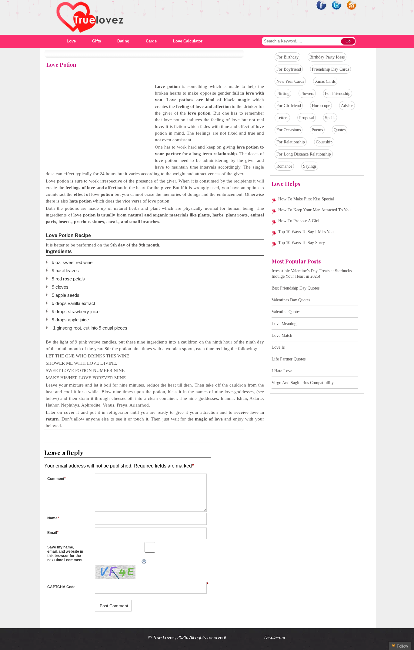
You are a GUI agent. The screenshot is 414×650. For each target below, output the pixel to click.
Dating (123, 41)
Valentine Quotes (286, 312)
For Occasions (288, 130)
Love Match (282, 335)
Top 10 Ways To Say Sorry (301, 242)
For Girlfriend (288, 105)
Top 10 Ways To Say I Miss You (306, 232)
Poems (317, 130)
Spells (330, 118)
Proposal (306, 118)
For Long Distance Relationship (303, 154)
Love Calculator (187, 41)
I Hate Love (282, 371)
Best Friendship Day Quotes (295, 288)
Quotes (340, 130)
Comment (56, 479)
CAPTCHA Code (61, 587)
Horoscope (321, 105)
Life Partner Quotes (288, 359)
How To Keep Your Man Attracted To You (314, 210)
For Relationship (290, 142)
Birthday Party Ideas (327, 57)
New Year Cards (290, 81)
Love (71, 41)
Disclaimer (274, 637)
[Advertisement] (97, 125)
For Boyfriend (288, 69)
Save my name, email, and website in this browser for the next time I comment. (65, 553)
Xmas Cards (325, 81)
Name (53, 518)
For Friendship (337, 93)
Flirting (282, 93)
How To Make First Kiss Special (306, 199)
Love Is (278, 347)
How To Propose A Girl (298, 221)
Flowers (307, 93)
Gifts (96, 41)
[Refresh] (93, 561)
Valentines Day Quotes (291, 300)
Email (52, 533)
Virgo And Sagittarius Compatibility (303, 382)
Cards (151, 41)
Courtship (324, 142)
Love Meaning (284, 323)
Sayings (309, 166)
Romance (284, 166)
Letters (282, 118)
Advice (347, 105)
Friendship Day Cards (330, 69)
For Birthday (287, 57)
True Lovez (164, 637)
